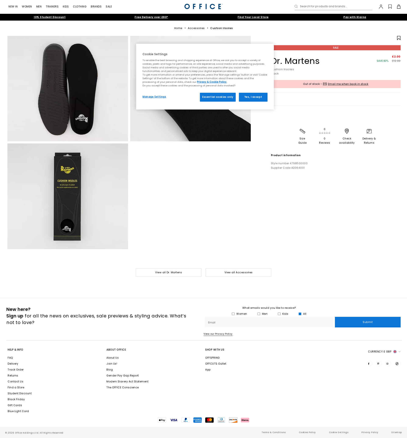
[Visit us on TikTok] (398, 363)
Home (178, 28)
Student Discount (20, 393)
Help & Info (15, 349)
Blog (109, 369)
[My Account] (379, 6)
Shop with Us (214, 349)
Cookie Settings (338, 432)
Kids (66, 6)
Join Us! (111, 363)
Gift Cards (15, 405)
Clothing (79, 6)
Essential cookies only (217, 97)
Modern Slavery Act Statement (127, 381)
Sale (109, 6)
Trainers (52, 6)
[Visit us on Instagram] (388, 363)
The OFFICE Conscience (122, 387)
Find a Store (16, 387)
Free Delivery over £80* (151, 17)
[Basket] (396, 6)
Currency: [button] (379, 351)
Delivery (13, 363)
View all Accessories (238, 272)
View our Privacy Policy (218, 334)
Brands (96, 6)
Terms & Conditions (274, 432)
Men (39, 6)
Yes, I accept (253, 97)
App (208, 369)
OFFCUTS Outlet (215, 363)
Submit (368, 322)
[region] (205, 77)
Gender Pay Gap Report (122, 375)
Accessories (196, 28)
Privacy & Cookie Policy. (212, 82)
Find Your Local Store (253, 17)
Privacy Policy (369, 432)
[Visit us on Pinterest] (379, 363)
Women (27, 6)
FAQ (10, 357)
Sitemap (396, 432)
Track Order (16, 369)
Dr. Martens (295, 61)
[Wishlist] (387, 6)
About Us (112, 357)
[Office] (203, 6)
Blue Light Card (18, 411)
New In (13, 6)
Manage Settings (154, 96)
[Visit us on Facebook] (369, 363)
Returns (13, 375)
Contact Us (15, 381)
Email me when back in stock (348, 84)
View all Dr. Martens (168, 272)
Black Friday (16, 399)
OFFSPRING (212, 357)
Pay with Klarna (354, 17)
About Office (116, 349)
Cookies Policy (307, 432)
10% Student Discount (50, 17)
